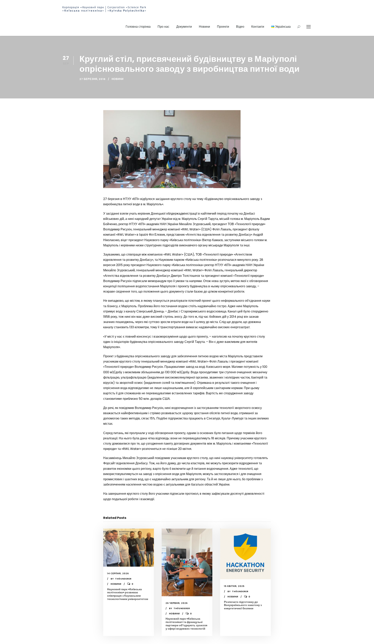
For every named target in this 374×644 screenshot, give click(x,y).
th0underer (123, 578)
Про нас (163, 26)
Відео (240, 26)
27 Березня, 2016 (92, 79)
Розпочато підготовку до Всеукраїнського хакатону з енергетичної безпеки (243, 605)
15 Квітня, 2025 (234, 586)
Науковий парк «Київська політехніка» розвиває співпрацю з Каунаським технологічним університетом (127, 594)
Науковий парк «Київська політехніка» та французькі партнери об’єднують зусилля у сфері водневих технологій (186, 623)
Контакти (257, 26)
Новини (204, 26)
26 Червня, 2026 (177, 603)
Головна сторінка (138, 26)
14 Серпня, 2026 (118, 573)
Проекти (223, 26)
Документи (184, 26)
